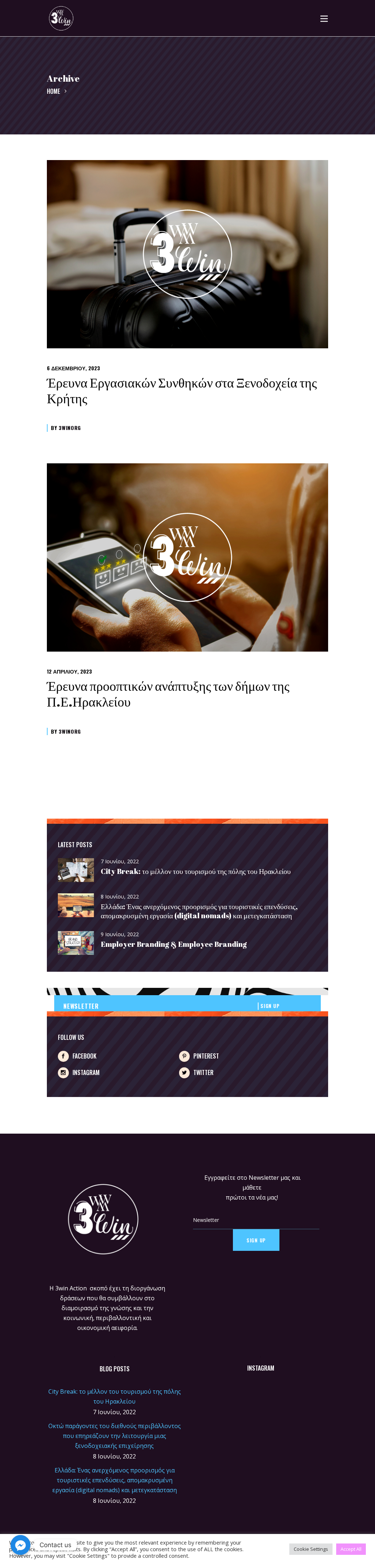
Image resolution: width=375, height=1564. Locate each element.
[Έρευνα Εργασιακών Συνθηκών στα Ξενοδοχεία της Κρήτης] (187, 254)
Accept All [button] (351, 1549)
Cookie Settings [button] (311, 1549)
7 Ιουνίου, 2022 (120, 861)
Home (53, 91)
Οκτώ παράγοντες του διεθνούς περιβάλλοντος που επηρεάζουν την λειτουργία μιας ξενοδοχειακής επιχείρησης (114, 1436)
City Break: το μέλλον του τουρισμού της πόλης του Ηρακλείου (196, 871)
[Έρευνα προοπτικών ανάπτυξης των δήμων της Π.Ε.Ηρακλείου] (187, 557)
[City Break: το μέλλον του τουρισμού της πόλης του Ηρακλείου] (76, 870)
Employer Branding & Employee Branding (174, 944)
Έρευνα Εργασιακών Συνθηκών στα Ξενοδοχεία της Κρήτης (182, 390)
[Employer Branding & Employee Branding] (76, 943)
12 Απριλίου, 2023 (69, 671)
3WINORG (70, 427)
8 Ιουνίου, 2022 (120, 896)
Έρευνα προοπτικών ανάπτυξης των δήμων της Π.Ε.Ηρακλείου (168, 693)
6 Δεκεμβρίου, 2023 (73, 368)
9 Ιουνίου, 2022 (120, 934)
